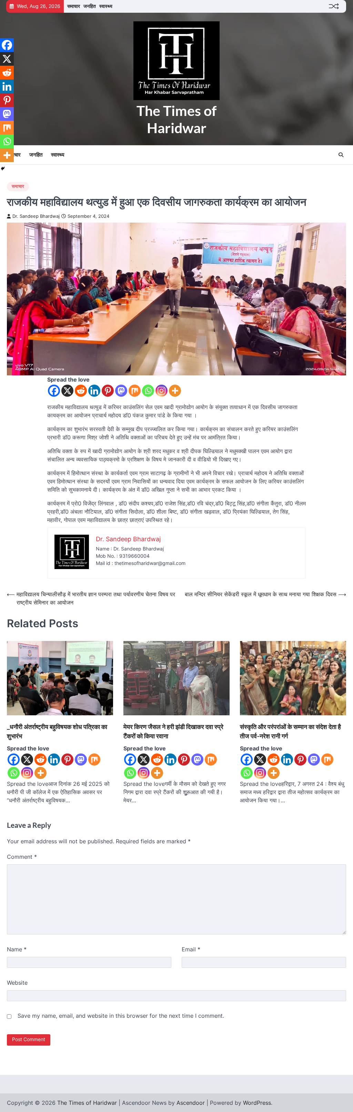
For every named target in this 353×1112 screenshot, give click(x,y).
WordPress (257, 1102)
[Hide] (3, 168)
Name (17, 949)
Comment (22, 856)
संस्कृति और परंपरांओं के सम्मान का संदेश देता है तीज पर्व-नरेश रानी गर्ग (290, 731)
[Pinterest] (108, 391)
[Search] (341, 155)
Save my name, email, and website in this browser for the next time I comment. (121, 1015)
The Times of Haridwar (176, 119)
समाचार (73, 6)
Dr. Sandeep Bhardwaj (36, 216)
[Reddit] (81, 391)
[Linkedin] (94, 391)
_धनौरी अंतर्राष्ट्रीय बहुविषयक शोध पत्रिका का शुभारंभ (57, 731)
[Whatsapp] (148, 391)
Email (191, 949)
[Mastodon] (121, 391)
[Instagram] (161, 391)
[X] (67, 391)
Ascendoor (190, 1102)
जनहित (89, 6)
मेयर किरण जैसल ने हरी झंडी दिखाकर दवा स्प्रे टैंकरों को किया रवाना (173, 731)
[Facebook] (54, 391)
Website (17, 982)
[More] (175, 391)
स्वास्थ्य (105, 6)
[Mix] (135, 391)
